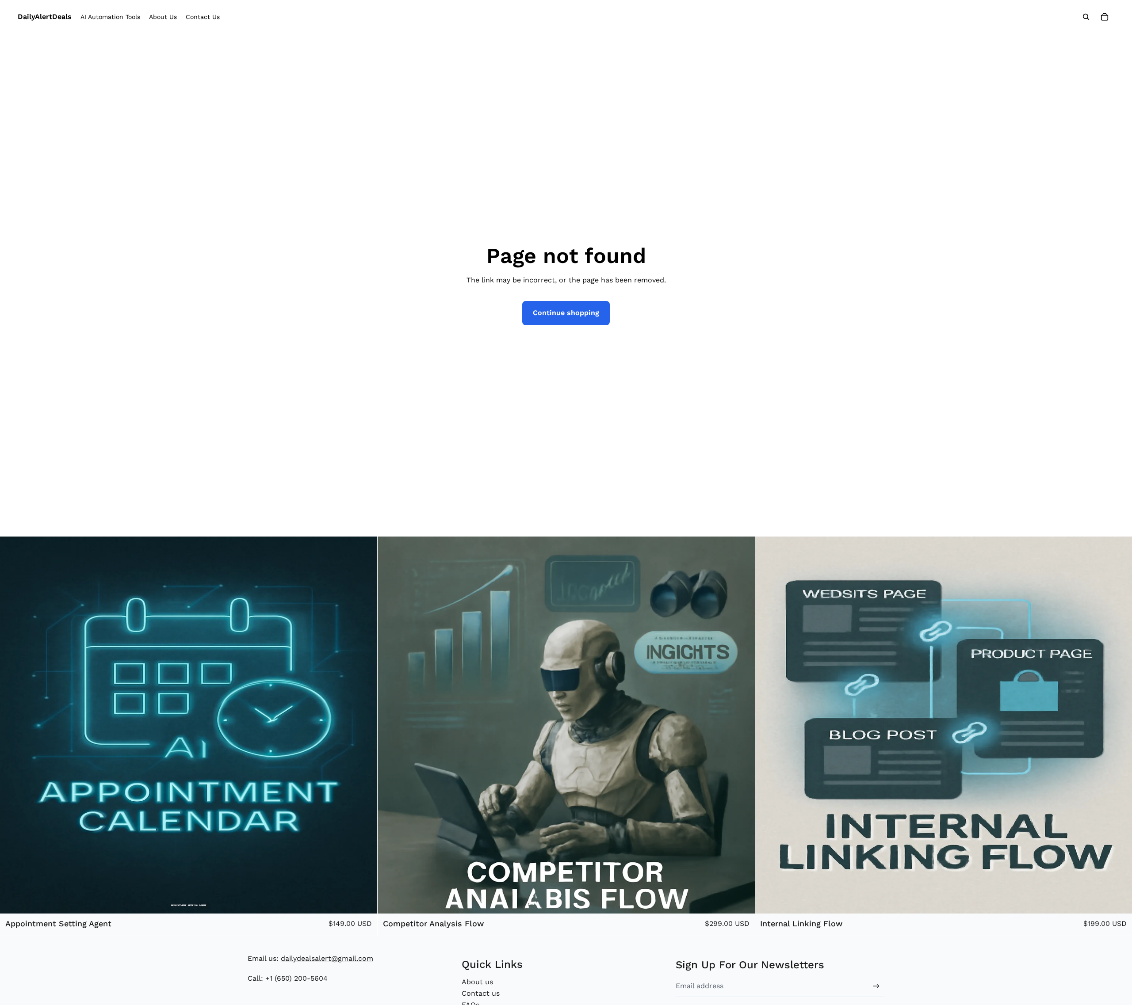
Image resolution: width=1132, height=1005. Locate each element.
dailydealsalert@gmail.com (327, 958)
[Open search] (1086, 17)
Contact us (481, 993)
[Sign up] (876, 986)
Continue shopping (566, 312)
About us (477, 982)
